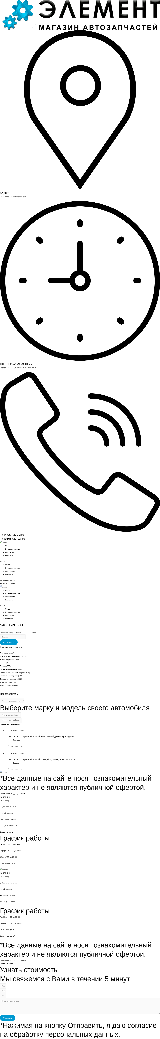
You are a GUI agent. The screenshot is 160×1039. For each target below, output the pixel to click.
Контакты (9, 556)
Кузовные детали (7, 660)
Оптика (3, 663)
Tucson (16, 763)
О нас (7, 546)
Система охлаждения (9, 676)
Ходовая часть (6, 686)
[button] (80, 561)
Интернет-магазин (12, 549)
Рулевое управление (8, 669)
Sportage (16, 740)
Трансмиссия (5, 682)
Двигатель (4, 653)
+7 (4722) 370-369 (12, 534)
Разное (3, 666)
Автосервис (10, 552)
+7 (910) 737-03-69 (12, 538)
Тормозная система (8, 679)
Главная (3, 633)
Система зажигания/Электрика (12, 673)
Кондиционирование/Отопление (13, 656)
